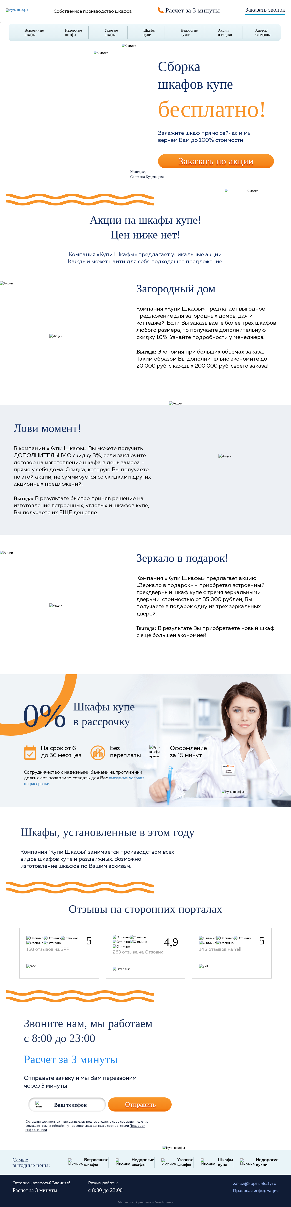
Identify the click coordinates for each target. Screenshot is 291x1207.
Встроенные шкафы (34, 32)
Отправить (140, 1104)
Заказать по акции (215, 161)
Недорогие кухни (189, 32)
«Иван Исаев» (162, 1202)
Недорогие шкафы (73, 32)
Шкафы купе (149, 32)
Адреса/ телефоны (263, 32)
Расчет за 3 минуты (71, 1059)
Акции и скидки (225, 32)
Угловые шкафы (111, 32)
